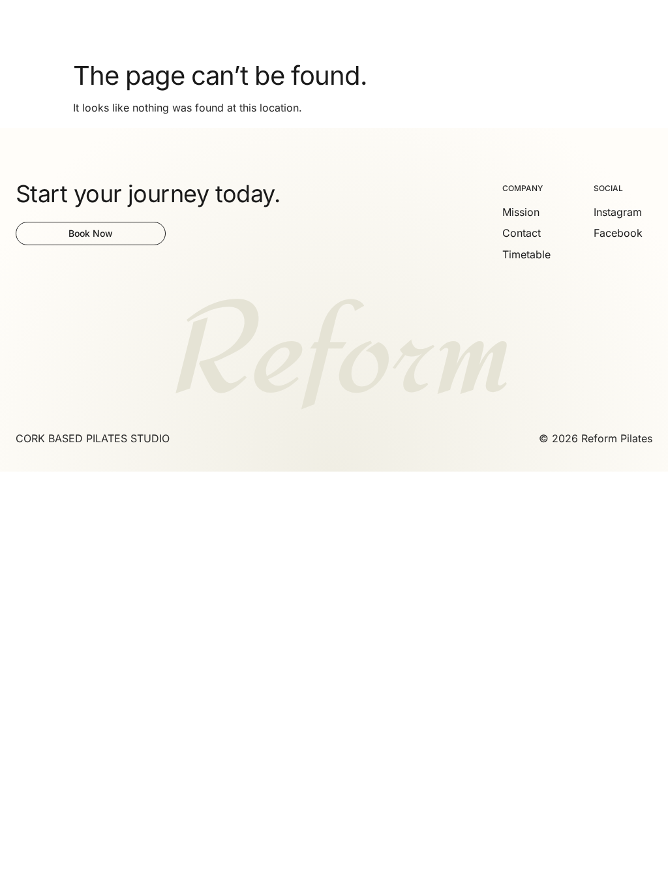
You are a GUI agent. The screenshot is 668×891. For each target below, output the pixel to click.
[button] (645, 28)
